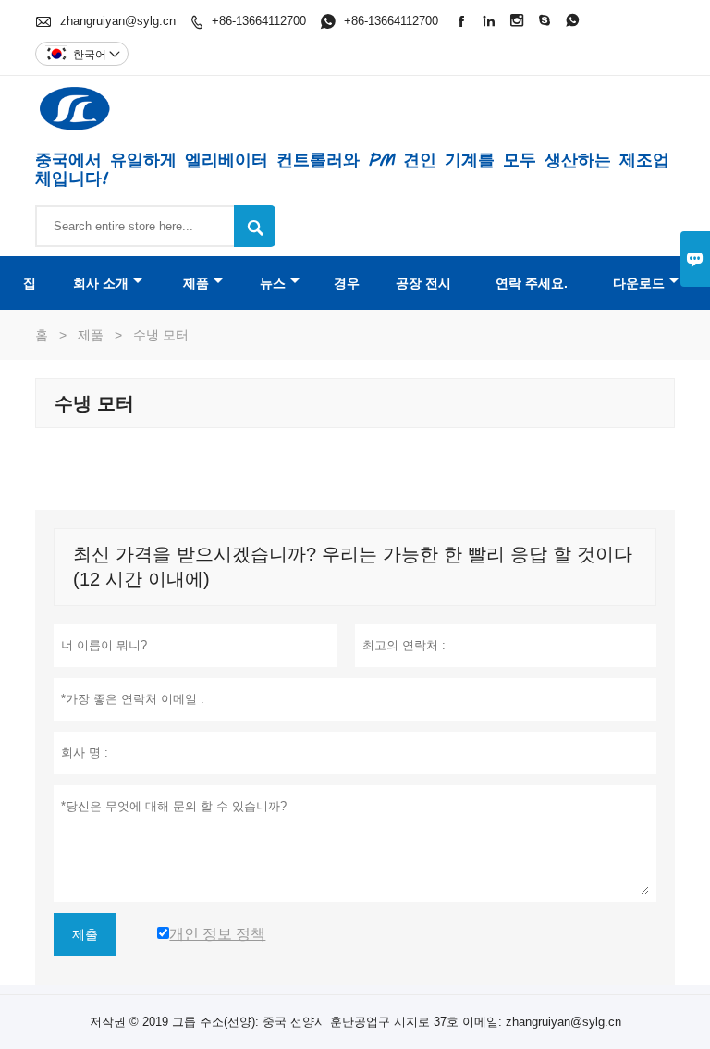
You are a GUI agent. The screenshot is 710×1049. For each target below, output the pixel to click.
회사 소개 (101, 283)
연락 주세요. (532, 283)
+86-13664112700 (259, 21)
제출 (85, 934)
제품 (196, 283)
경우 (347, 283)
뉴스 (273, 283)
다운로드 (639, 283)
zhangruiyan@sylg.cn (118, 21)
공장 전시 (423, 283)
